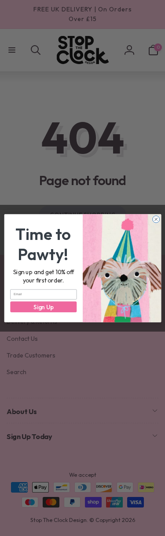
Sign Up (43, 306)
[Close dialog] (155, 218)
